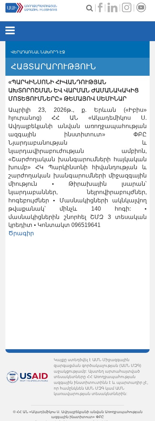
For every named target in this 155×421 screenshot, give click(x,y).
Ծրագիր (21, 233)
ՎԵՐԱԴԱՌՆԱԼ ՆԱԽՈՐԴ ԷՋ (38, 52)
